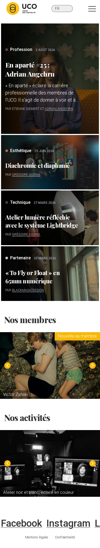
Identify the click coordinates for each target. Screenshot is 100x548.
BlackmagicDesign (28, 290)
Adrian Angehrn (59, 109)
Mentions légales (36, 537)
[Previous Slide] (7, 365)
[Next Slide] (92, 365)
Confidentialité (65, 537)
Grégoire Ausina (26, 175)
